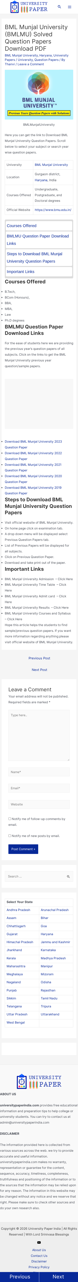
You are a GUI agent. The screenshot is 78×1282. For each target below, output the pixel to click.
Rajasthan (48, 990)
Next (58, 1277)
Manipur (47, 966)
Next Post (39, 670)
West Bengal (16, 1022)
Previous (20, 1277)
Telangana (14, 1006)
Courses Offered (21, 226)
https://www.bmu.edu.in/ (53, 210)
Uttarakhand (50, 1014)
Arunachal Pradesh (55, 910)
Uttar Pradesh (17, 1014)
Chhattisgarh (16, 926)
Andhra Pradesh (18, 910)
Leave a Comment (31, 64)
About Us (39, 1250)
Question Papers (46, 60)
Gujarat (12, 934)
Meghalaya (15, 974)
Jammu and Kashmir (55, 942)
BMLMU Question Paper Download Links (38, 240)
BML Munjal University (21, 55)
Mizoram (47, 974)
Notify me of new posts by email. (36, 836)
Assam (11, 918)
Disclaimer (39, 1261)
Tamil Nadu (49, 998)
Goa (44, 926)
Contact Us (39, 1256)
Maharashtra (16, 966)
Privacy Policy (39, 1267)
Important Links (20, 271)
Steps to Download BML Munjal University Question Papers (34, 257)
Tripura (46, 1006)
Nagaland (14, 982)
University (25, 60)
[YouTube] (39, 1242)
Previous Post (39, 658)
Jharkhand (14, 950)
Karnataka (48, 950)
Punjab (12, 990)
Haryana (45, 55)
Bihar (44, 918)
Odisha (46, 982)
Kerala (11, 958)
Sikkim (11, 998)
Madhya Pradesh (53, 958)
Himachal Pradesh (20, 942)
